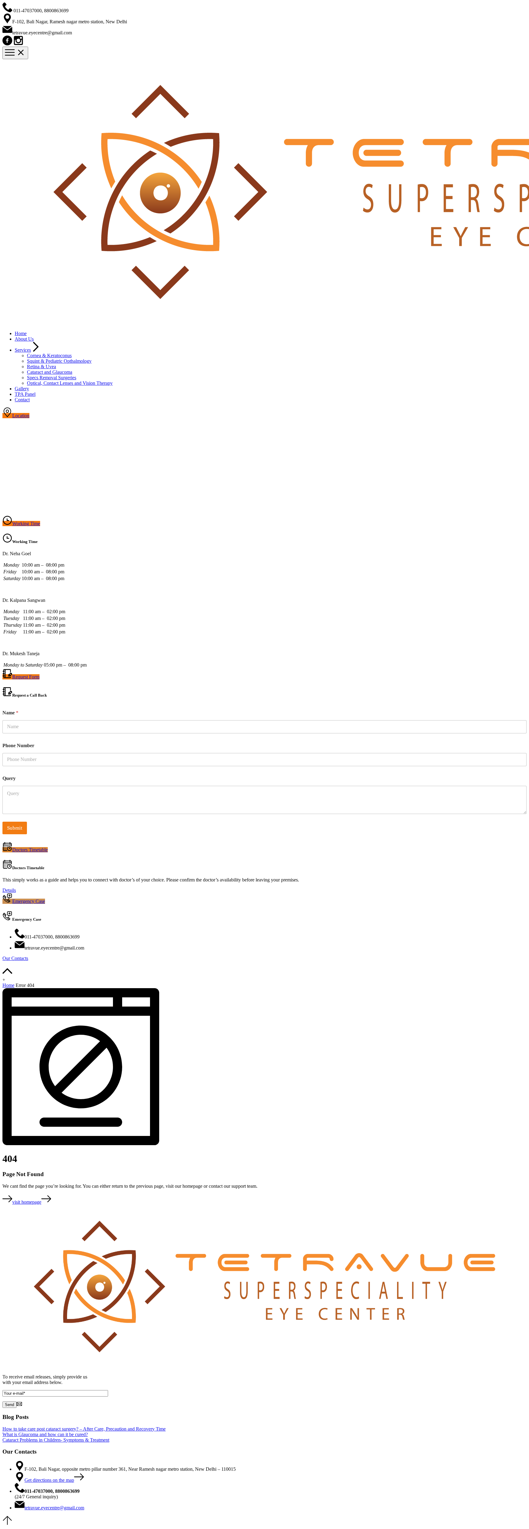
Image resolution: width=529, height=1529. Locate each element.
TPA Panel (25, 394)
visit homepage (26, 1202)
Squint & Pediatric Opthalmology (59, 361)
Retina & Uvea (41, 366)
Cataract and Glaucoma (49, 372)
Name (10, 712)
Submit (14, 828)
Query (9, 778)
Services (23, 350)
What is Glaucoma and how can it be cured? (45, 1434)
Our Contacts (15, 958)
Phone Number (18, 745)
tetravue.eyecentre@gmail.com (54, 1507)
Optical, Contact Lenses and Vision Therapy (70, 383)
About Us (24, 339)
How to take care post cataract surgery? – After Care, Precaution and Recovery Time (84, 1429)
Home (21, 333)
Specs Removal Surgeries (51, 377)
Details (9, 890)
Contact (22, 399)
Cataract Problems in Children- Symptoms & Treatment (55, 1440)
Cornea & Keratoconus (49, 355)
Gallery (22, 388)
